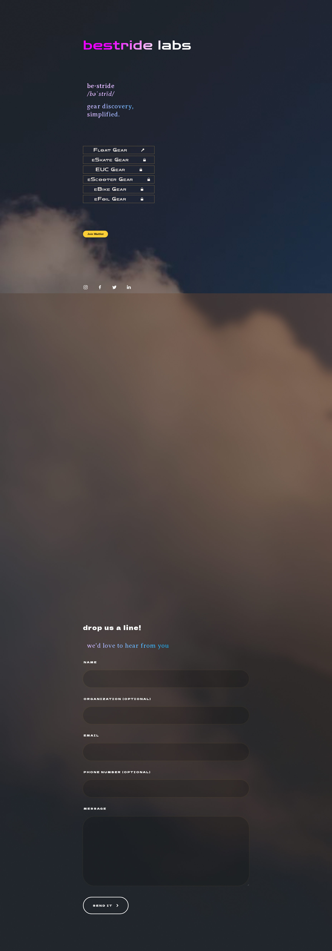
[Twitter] (114, 287)
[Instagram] (85, 287)
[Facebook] (100, 287)
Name (90, 662)
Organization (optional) (117, 699)
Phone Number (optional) (117, 772)
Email (91, 735)
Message (95, 808)
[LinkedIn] (128, 287)
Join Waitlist (95, 233)
